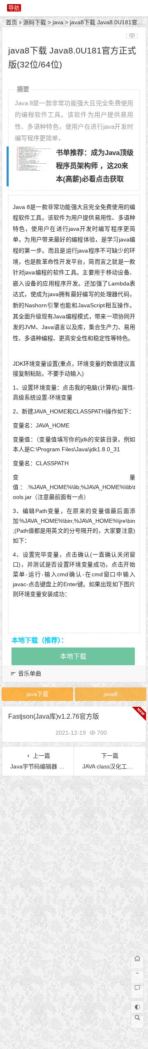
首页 (11, 22)
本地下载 (73, 656)
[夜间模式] (137, 1007)
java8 (111, 694)
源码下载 (34, 22)
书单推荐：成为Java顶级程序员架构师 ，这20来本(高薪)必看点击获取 (95, 166)
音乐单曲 (29, 673)
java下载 (37, 694)
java (58, 22)
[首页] (137, 962)
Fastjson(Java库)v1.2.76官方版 (53, 716)
